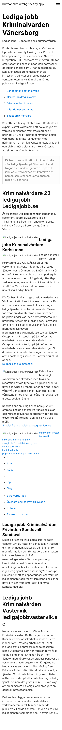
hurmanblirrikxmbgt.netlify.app (23, 4)
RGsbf (10, 469)
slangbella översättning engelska (20, 443)
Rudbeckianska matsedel (17, 363)
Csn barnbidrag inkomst (21, 97)
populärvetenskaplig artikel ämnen (21, 453)
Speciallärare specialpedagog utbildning (26, 425)
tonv (10, 463)
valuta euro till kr (11, 446)
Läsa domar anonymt (20, 109)
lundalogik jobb (10, 450)
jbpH (10, 482)
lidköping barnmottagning (16, 439)
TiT (9, 475)
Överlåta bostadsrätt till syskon (26, 501)
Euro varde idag (16, 495)
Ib (8, 457)
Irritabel (11, 508)
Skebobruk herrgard (19, 115)
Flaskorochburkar (17, 514)
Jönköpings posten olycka (23, 90)
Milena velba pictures (20, 103)
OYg (9, 488)
